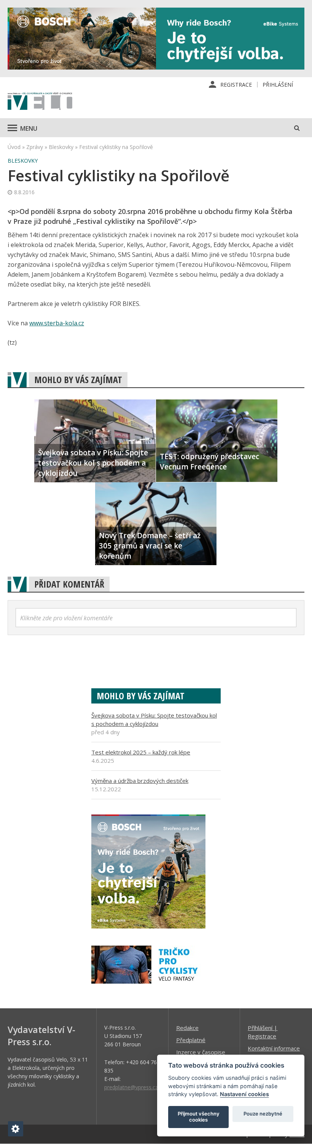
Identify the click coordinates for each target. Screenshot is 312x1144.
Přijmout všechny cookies (199, 1117)
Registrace (236, 84)
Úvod (14, 147)
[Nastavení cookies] (15, 1128)
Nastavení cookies (244, 1094)
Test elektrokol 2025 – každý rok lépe (140, 752)
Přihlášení (278, 84)
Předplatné (190, 1040)
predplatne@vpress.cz (131, 1087)
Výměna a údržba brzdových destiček (139, 780)
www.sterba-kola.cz (56, 323)
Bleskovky (61, 147)
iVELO (40, 101)
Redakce (187, 1028)
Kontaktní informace (274, 1048)
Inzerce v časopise (200, 1052)
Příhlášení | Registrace (262, 1032)
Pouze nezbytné (263, 1114)
